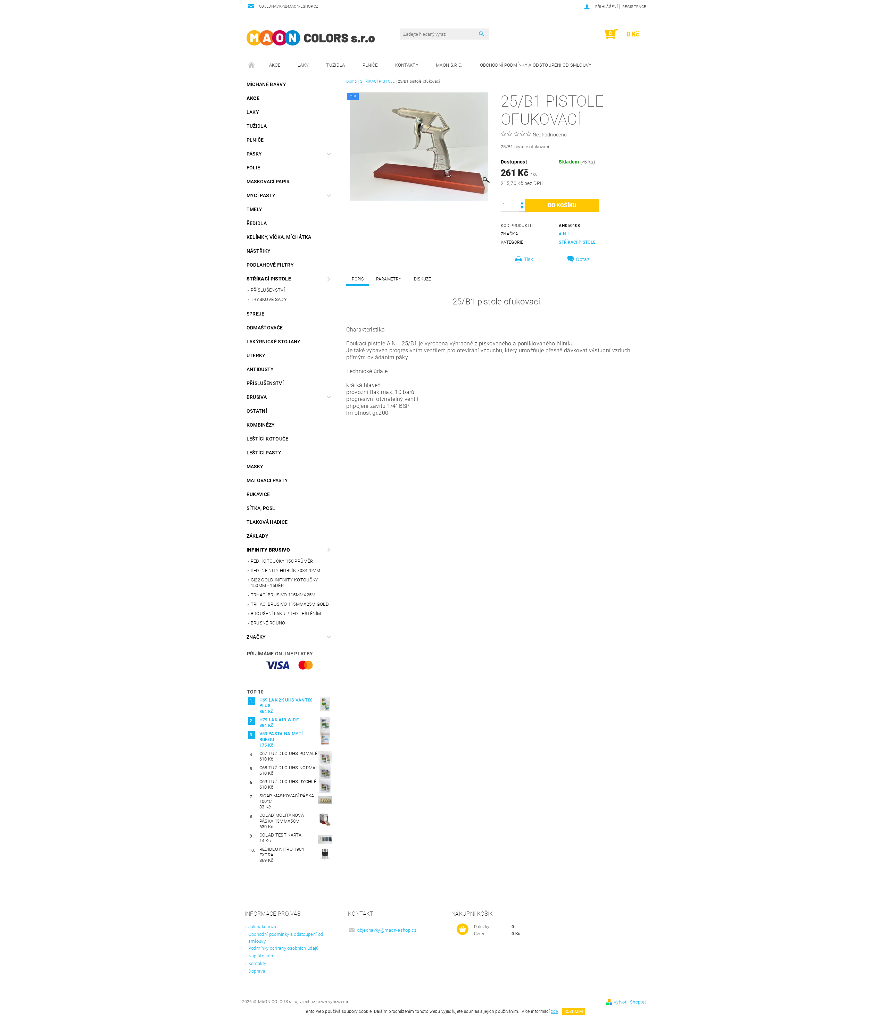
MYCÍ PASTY (261, 195)
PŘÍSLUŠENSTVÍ (268, 290)
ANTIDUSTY (260, 369)
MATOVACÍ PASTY (267, 480)
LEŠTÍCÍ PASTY (264, 452)
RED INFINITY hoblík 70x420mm (286, 570)
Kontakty (407, 65)
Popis (358, 279)
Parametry (388, 279)
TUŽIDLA (335, 65)
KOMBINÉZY (261, 425)
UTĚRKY (256, 355)
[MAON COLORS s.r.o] (311, 37)
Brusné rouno (268, 622)
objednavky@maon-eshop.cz (386, 930)
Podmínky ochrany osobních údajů (283, 948)
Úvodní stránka (251, 65)
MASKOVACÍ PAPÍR (268, 181)
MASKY (255, 466)
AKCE (274, 65)
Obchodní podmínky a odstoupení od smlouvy (536, 65)
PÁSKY (254, 154)
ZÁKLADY (257, 536)
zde (554, 1011)
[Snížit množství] (522, 208)
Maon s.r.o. (449, 65)
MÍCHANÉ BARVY (266, 84)
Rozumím (573, 1011)
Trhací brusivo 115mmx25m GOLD (290, 604)
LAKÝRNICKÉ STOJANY (274, 341)
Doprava (256, 971)
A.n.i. (564, 234)
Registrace (634, 7)
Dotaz (583, 259)
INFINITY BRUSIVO (268, 550)
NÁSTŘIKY (259, 251)
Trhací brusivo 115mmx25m (283, 594)
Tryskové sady (269, 299)
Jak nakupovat (263, 926)
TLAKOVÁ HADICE (267, 522)
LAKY (303, 65)
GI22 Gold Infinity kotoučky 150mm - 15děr (284, 582)
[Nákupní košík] (462, 929)
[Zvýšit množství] (522, 202)
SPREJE (256, 314)
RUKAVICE (258, 494)
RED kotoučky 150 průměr (282, 561)
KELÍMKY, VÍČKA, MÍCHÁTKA (279, 237)
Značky (256, 637)
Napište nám (261, 955)
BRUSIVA (257, 397)
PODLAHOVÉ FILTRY (270, 265)
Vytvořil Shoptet (630, 1002)
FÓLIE (253, 167)
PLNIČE (370, 65)
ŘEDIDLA (257, 223)
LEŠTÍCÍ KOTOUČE (268, 439)
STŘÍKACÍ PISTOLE (269, 279)
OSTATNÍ (257, 411)
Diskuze (422, 279)
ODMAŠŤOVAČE (265, 327)
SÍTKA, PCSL (261, 508)
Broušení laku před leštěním (286, 613)
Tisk (528, 259)
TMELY (255, 209)
